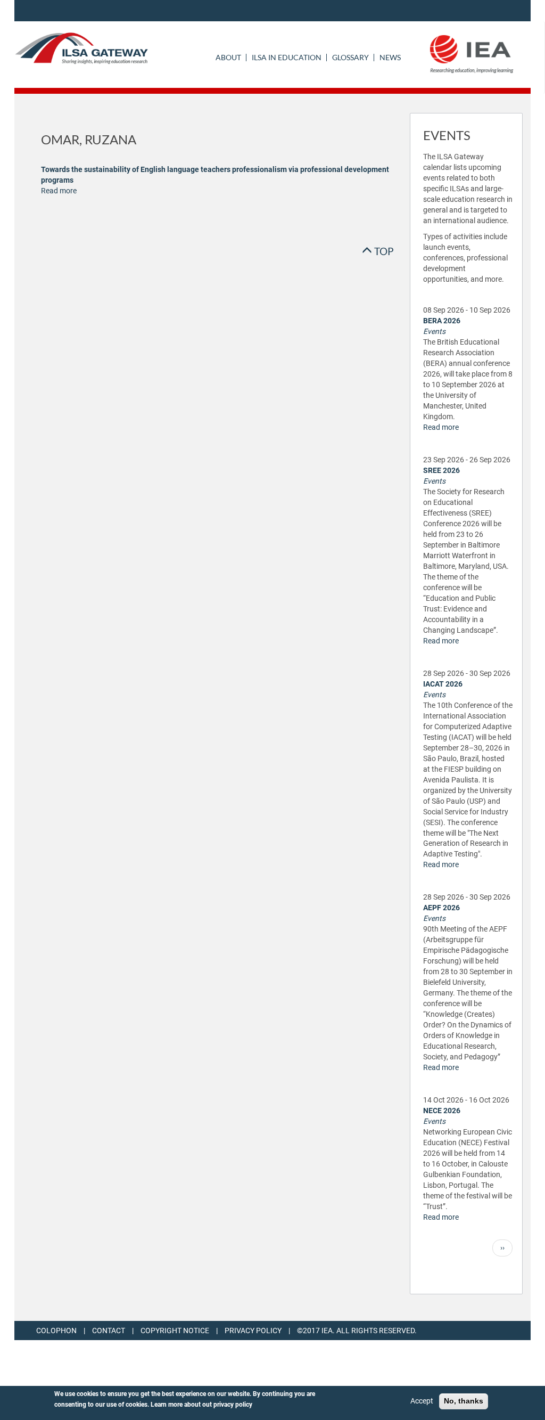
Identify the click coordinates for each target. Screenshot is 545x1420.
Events (434, 331)
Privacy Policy (253, 1330)
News (390, 57)
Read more (59, 190)
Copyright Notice (175, 1330)
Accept (421, 1401)
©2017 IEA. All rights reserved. (357, 1330)
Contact (108, 1330)
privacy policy (232, 1404)
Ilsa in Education (286, 57)
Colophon (56, 1330)
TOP (383, 251)
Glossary (350, 57)
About (228, 57)
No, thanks (463, 1401)
